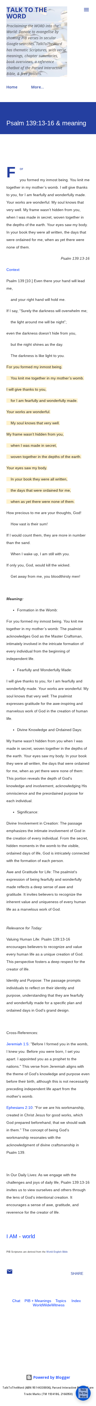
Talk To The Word (26, 12)
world (28, 1236)
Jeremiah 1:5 (17, 1044)
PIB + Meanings (38, 1301)
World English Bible (57, 1251)
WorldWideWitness (49, 1305)
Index (76, 1301)
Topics (60, 1301)
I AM (11, 1236)
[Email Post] (9, 1273)
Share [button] (77, 1273)
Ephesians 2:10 (19, 1107)
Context (12, 269)
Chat (16, 1301)
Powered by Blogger (51, 1377)
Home (11, 87)
